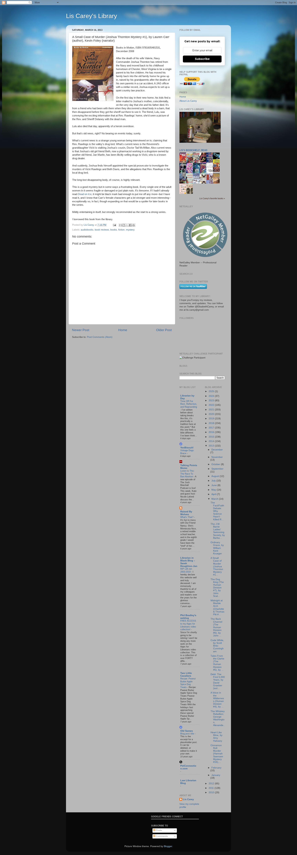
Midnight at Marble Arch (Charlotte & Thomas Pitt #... (217, 607)
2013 (212, 445)
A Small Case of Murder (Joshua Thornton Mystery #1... (217, 566)
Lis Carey (188, 799)
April (214, 494)
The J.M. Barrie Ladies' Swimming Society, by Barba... (218, 531)
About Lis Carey (188, 101)
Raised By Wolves (186, 513)
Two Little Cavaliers (186, 674)
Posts (158, 830)
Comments (161, 836)
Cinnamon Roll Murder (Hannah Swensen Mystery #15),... (217, 753)
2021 (212, 409)
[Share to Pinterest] (133, 225)
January (215, 775)
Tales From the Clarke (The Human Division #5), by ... (217, 663)
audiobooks (87, 229)
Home (122, 330)
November (217, 457)
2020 (212, 414)
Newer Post (80, 330)
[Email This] (120, 225)
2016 (212, 432)
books (113, 229)
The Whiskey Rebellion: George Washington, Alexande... (218, 719)
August (215, 476)
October (216, 464)
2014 (212, 441)
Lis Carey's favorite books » (212, 198)
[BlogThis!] (123, 225)
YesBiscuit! (187, 447)
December (217, 449)
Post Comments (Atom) (99, 337)
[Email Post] (114, 225)
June (214, 485)
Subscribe (202, 59)
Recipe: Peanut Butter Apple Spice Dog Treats (188, 683)
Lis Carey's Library (91, 15)
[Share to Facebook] (130, 225)
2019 (212, 418)
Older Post (164, 330)
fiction (121, 229)
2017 (212, 427)
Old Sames (186, 731)
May (214, 489)
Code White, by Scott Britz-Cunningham (217, 646)
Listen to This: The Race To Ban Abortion (187, 474)
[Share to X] (127, 225)
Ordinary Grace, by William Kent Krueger (217, 548)
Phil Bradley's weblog (188, 616)
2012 (212, 783)
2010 (212, 792)
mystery (130, 229)
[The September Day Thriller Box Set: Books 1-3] (217, 170)
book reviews (102, 229)
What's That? (187, 517)
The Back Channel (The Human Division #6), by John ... (216, 627)
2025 (212, 391)
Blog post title (187, 733)
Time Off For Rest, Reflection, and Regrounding (188, 404)
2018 (212, 423)
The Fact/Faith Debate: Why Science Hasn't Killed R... (217, 511)
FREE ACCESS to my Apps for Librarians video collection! (188, 625)
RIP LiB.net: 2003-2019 (186, 570)
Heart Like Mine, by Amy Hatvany (216, 736)
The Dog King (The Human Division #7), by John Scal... (217, 587)
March (215, 499)
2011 (211, 788)
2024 (212, 396)
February (216, 767)
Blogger (168, 846)
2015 (212, 436)
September (217, 468)
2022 (212, 405)
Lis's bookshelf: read (193, 150)
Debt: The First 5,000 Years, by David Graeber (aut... (218, 681)
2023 (212, 400)
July (213, 480)
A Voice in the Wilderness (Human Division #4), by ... (217, 699)
